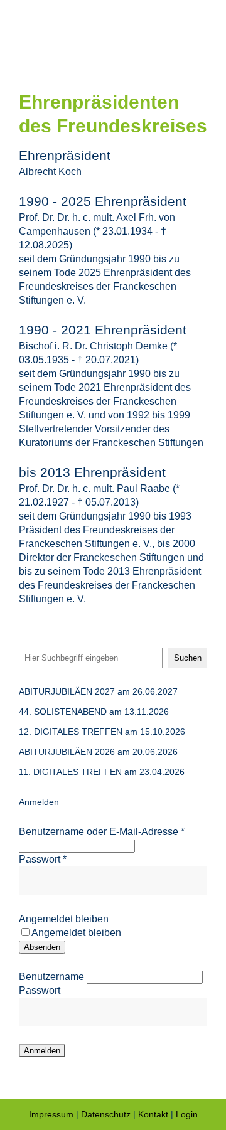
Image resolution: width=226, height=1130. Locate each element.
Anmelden (39, 802)
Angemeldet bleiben (64, 919)
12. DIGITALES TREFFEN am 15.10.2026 (102, 732)
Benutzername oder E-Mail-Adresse (102, 831)
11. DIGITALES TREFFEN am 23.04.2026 (102, 772)
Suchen (188, 658)
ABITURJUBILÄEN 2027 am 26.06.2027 (98, 691)
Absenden (42, 947)
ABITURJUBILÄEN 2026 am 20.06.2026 (98, 752)
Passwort (43, 859)
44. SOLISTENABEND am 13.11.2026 (94, 711)
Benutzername (51, 976)
